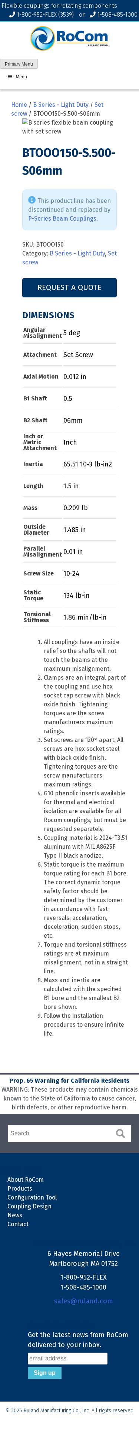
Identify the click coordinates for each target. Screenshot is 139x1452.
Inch (70, 442)
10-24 (71, 574)
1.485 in (74, 530)
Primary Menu (19, 64)
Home (19, 104)
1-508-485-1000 (117, 14)
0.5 (67, 399)
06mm (73, 420)
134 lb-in (76, 595)
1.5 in (71, 486)
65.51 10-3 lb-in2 (87, 464)
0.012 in (74, 377)
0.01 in (73, 552)
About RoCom (25, 1179)
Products (19, 1188)
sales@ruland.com (83, 1301)
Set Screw (78, 355)
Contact (18, 1224)
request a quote (69, 287)
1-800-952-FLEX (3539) (45, 14)
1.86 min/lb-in (85, 617)
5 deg (71, 333)
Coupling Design (29, 1206)
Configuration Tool (32, 1197)
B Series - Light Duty (61, 104)
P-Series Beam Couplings (62, 218)
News (14, 1215)
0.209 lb (75, 508)
